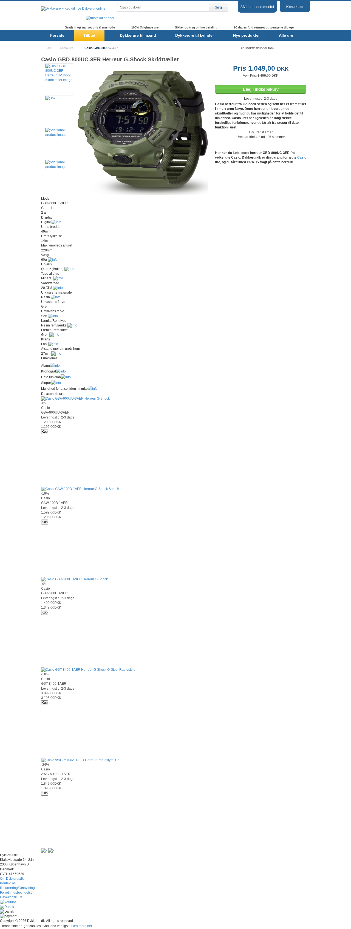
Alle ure (286, 35)
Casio (301, 157)
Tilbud (89, 35)
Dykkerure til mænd (138, 35)
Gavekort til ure (11, 897)
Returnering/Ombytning (17, 888)
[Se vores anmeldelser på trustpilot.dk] (100, 18)
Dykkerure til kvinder (194, 35)
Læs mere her (81, 926)
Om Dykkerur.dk (12, 879)
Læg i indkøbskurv (261, 89)
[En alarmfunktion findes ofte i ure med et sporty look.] (55, 366)
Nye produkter (246, 35)
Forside (57, 35)
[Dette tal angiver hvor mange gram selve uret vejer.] (53, 260)
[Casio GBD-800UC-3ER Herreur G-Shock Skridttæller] (142, 194)
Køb (45, 432)
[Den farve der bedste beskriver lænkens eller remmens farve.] (54, 335)
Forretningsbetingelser (17, 892)
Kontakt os (294, 7)
